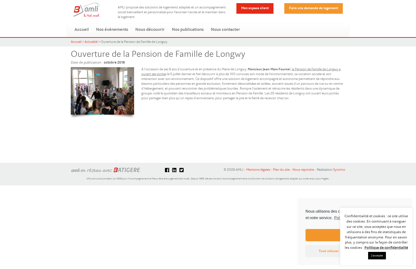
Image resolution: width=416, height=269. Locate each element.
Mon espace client (255, 8)
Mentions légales (258, 170)
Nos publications (188, 30)
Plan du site (281, 170)
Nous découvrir (150, 30)
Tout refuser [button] (329, 251)
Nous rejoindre (303, 170)
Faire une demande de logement (313, 8)
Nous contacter (225, 30)
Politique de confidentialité (386, 248)
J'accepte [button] (377, 255)
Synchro (339, 170)
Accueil (81, 30)
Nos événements (112, 30)
